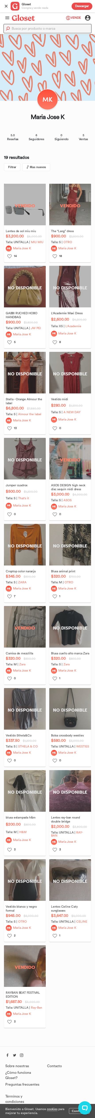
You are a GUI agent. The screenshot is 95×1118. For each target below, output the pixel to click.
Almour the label (29, 414)
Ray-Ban (36, 1007)
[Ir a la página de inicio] (23, 18)
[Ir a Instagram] (21, 1054)
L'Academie (73, 326)
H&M (23, 832)
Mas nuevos (38, 167)
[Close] (6, 6)
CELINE (81, 921)
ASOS (67, 500)
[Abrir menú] (6, 17)
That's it (23, 498)
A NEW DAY (72, 412)
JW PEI (36, 328)
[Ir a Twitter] (14, 1054)
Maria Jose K (22, 248)
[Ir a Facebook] (7, 1054)
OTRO (22, 921)
